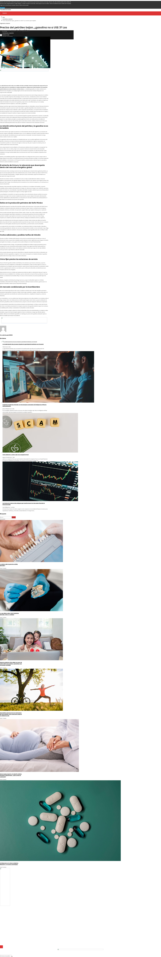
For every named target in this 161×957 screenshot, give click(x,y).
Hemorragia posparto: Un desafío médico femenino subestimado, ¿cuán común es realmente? (11, 775)
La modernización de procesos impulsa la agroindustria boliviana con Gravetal (23, 344)
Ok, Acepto (2, 7)
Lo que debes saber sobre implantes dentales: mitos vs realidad (9, 614)
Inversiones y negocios (5, 23)
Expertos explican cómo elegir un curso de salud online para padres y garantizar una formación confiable (11, 664)
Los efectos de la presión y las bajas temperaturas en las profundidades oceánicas (20, 912)
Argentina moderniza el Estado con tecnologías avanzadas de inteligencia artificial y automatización (25, 405)
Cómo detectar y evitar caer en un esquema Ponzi (16, 454)
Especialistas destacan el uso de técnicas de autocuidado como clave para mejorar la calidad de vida (11, 714)
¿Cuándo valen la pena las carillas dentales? (9, 565)
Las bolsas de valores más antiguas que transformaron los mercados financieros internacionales (24, 504)
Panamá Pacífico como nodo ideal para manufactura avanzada (16, 918)
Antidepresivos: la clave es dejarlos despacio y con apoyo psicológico (9, 863)
